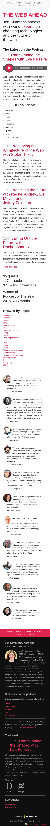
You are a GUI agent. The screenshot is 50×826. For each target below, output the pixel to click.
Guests (28, 3)
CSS (5, 328)
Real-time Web (9, 353)
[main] (25, 324)
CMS (5, 323)
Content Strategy (9, 325)
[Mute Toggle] (37, 68)
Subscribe (20, 6)
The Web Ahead (25, 15)
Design (6, 333)
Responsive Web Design (13, 355)
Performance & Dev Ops (13, 350)
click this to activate (28, 728)
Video (5, 365)
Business (6, 320)
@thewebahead (11, 804)
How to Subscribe (11, 715)
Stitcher (8, 710)
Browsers (7, 318)
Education (7, 335)
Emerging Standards (11, 338)
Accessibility (8, 315)
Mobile (5, 345)
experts (27, 26)
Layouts (6, 343)
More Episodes (10, 267)
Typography (7, 363)
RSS (6, 713)
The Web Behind (9, 358)
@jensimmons (10, 807)
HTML (5, 340)
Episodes (38, 3)
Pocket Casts (10, 707)
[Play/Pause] (9, 68)
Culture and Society (11, 330)
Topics (18, 3)
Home (9, 3)
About (31, 6)
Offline (5, 348)
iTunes (7, 704)
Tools (5, 360)
